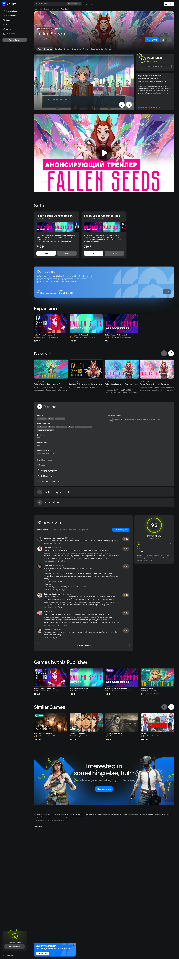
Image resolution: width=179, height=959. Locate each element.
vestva (47, 629)
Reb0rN (47, 548)
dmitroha (48, 565)
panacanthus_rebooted (54, 538)
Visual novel (56, 39)
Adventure (40, 39)
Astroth (47, 612)
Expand (108, 558)
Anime (48, 39)
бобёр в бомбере (52, 594)
